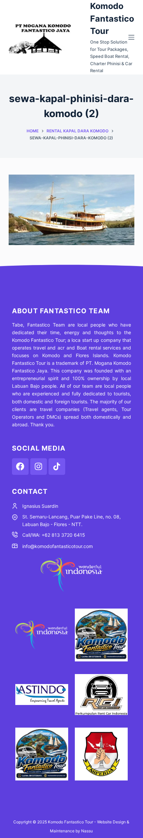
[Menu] (131, 37)
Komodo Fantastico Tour (112, 18)
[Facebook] (20, 466)
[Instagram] (38, 466)
